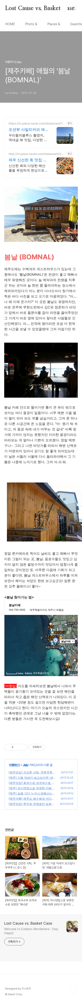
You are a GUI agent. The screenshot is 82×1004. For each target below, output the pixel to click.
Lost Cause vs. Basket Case (39, 8)
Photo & (31, 24)
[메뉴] (74, 8)
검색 (64, 8)
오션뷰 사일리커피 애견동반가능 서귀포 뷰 (27, 129)
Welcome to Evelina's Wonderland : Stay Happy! (31, 931)
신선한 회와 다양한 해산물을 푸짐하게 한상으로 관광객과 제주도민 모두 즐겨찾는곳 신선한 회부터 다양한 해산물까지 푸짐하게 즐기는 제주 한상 (28, 168)
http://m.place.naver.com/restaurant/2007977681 (37, 154)
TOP (73, 990)
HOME (10, 24)
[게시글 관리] (22, 747)
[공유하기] (17, 747)
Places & (53, 24)
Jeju (25, 765)
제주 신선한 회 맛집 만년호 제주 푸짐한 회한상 (28, 160)
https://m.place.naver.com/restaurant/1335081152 (36, 123)
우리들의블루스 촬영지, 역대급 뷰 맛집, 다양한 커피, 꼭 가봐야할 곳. (28, 137)
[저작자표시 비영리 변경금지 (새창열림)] (51, 747)
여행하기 (14, 765)
